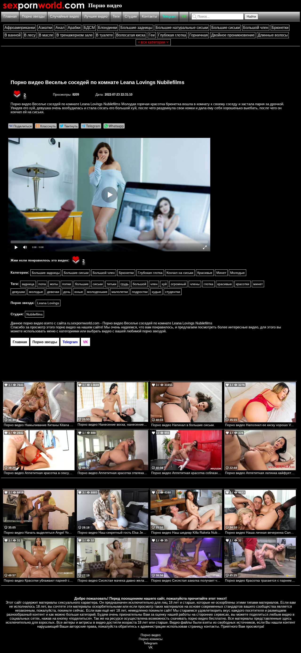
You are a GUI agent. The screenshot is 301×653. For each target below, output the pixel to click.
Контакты (149, 16)
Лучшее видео (95, 16)
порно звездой (154, 331)
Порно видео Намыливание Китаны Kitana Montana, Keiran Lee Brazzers (39, 425)
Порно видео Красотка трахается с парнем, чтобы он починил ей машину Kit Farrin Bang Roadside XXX (260, 580)
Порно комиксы (150, 639)
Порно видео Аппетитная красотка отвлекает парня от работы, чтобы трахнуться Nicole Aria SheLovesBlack (113, 473)
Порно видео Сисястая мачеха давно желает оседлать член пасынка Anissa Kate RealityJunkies (113, 580)
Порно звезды (33, 16)
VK (184, 16)
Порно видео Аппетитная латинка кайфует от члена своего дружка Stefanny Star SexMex (260, 473)
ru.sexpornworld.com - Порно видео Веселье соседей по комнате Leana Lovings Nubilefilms (139, 323)
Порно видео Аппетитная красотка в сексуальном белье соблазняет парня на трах (39, 473)
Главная (10, 16)
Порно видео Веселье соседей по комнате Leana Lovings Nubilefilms (97, 82)
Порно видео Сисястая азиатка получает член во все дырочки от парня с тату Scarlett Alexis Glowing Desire (186, 580)
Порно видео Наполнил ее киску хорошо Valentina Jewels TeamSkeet (260, 425)
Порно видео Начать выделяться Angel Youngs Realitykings (39, 532)
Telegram (169, 16)
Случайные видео (64, 16)
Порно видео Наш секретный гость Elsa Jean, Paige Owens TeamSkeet (113, 532)
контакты (211, 626)
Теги (116, 16)
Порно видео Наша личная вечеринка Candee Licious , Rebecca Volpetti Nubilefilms (260, 532)
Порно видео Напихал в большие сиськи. (183, 425)
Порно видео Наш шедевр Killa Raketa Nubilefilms (186, 532)
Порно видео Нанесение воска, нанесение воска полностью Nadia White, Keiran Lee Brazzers (113, 424)
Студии (131, 16)
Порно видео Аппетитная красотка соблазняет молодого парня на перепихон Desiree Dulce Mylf (186, 473)
